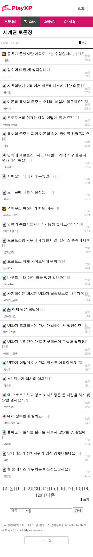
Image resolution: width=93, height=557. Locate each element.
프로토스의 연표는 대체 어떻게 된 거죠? (39, 118)
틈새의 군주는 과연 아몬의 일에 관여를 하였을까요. (48, 134)
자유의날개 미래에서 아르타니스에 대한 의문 (43, 86)
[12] (28, 488)
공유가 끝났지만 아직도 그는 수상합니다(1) (42, 54)
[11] (20, 488)
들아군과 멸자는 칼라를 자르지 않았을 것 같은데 (46, 432)
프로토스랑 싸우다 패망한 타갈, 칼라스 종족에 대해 (48, 240)
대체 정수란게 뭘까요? (25, 416)
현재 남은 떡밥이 (25, 310)
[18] (77, 488)
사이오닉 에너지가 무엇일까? (30, 176)
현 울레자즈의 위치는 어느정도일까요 (37, 469)
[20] (40, 495)
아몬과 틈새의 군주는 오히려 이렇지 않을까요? (45, 102)
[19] (86, 488)
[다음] (50, 495)
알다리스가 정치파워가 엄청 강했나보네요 (41, 453)
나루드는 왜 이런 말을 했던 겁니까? (36, 278)
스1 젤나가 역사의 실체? (26, 379)
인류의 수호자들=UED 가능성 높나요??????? (42, 224)
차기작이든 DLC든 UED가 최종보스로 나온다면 (45, 294)
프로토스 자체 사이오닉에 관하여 (34, 261)
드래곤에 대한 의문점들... (28, 192)
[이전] (9, 488)
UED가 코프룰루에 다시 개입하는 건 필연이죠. (44, 325)
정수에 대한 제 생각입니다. (29, 70)
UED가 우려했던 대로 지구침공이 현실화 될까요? (47, 341)
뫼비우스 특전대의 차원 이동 (30, 208)
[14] (44, 488)
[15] (53, 488)
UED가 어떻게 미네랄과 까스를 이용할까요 (42, 363)
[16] (61, 488)
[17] (69, 488)
